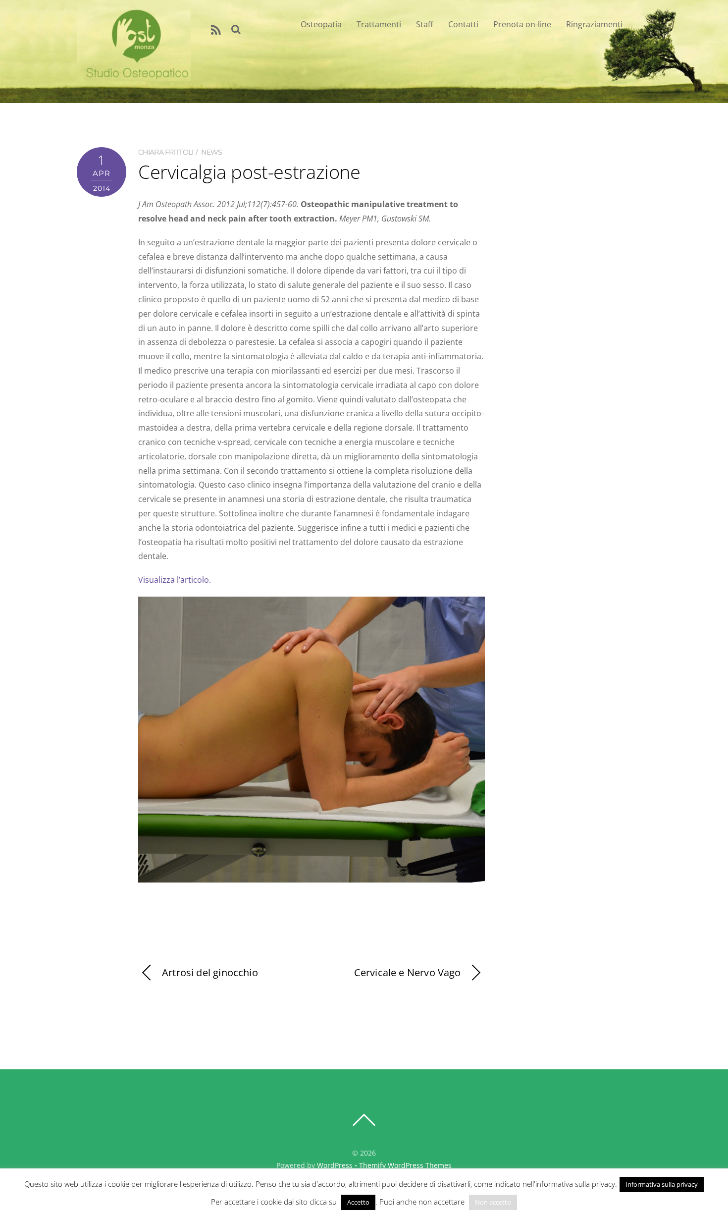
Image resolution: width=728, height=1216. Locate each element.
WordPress (335, 1165)
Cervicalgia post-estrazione (249, 171)
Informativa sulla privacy (661, 1184)
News (211, 152)
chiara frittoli (166, 152)
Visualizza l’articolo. (174, 579)
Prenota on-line (522, 24)
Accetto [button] (358, 1202)
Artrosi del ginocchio (210, 972)
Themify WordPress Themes (405, 1165)
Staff (424, 24)
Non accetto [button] (493, 1202)
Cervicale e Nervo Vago (407, 972)
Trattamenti (379, 24)
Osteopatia (321, 24)
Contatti (463, 24)
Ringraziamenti (594, 24)
